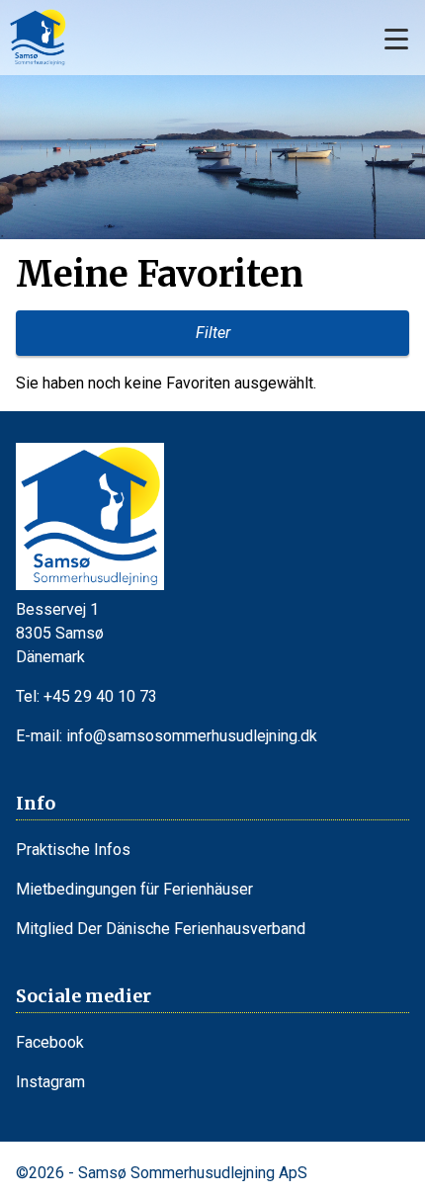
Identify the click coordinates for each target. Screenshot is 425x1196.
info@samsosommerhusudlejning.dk (191, 735)
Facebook (50, 1042)
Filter (213, 332)
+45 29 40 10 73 (100, 696)
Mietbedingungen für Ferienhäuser (134, 889)
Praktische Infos (73, 849)
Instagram (50, 1081)
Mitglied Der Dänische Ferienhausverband (160, 928)
